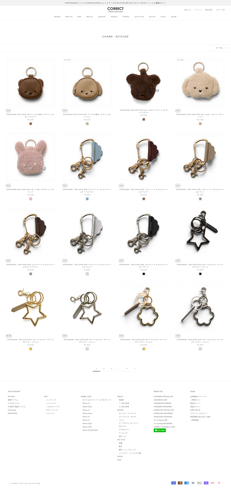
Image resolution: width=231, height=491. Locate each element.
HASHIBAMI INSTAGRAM (163, 406)
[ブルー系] (87, 199)
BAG (79, 17)
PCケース (121, 426)
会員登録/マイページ (198, 396)
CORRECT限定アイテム (16, 406)
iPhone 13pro (86, 423)
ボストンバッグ (51, 410)
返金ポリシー (195, 406)
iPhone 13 (85, 420)
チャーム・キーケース (126, 413)
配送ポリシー (195, 403)
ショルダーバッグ (51, 406)
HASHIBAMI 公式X (160, 400)
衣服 (119, 443)
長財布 (120, 400)
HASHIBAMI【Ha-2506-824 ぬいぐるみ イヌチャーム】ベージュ (200, 115)
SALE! (163, 17)
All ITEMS (11, 396)
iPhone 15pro (86, 406)
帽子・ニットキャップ (126, 450)
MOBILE (114, 17)
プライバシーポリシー (198, 413)
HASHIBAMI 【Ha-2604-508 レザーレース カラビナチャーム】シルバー (87, 266)
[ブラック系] (144, 274)
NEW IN (68, 17)
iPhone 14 (85, 416)
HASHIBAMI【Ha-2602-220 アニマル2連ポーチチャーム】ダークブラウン (30, 115)
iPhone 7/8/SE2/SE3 (89, 430)
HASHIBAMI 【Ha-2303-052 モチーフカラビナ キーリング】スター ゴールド (30, 341)
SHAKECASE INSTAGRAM (163, 413)
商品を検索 (208, 10)
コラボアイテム (14, 403)
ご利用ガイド (195, 400)
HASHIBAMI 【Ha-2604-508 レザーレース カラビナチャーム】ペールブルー (87, 190)
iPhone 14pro (86, 413)
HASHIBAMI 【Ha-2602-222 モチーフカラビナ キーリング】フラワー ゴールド (143, 341)
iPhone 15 (85, 410)
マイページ (198, 10)
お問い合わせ (195, 410)
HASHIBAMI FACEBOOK (162, 403)
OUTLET (152, 17)
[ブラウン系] (31, 124)
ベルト (120, 420)
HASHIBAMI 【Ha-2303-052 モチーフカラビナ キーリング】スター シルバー (87, 341)
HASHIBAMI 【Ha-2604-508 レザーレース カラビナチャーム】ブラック (143, 266)
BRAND (57, 17)
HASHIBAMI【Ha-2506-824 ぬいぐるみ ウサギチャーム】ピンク (31, 190)
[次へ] (134, 368)
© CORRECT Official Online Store (25, 483)
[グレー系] (200, 199)
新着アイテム (13, 400)
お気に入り (187, 10)
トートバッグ (50, 403)
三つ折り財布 (123, 406)
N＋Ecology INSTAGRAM (163, 423)
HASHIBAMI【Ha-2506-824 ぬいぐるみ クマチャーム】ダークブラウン (144, 111)
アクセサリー (123, 429)
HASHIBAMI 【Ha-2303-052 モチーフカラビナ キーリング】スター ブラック (200, 266)
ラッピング (122, 433)
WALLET (89, 17)
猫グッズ (121, 436)
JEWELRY (102, 17)
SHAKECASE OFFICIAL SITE (164, 410)
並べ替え (220, 48)
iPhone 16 (85, 403)
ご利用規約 (194, 420)
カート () (220, 10)
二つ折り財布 (123, 403)
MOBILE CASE (86, 396)
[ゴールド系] (31, 349)
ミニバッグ (49, 413)
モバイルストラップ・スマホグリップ (96, 400)
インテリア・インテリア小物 (129, 453)
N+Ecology (12, 410)
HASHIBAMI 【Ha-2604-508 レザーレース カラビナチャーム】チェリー (143, 190)
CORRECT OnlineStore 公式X (164, 427)
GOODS (126, 17)
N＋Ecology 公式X (160, 420)
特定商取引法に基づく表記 (200, 416)
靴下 (119, 446)
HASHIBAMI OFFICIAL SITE (163, 396)
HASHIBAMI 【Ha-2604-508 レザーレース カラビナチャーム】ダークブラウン (30, 266)
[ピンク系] (31, 199)
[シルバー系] (87, 274)
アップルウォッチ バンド (127, 423)
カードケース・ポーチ (126, 416)
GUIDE (174, 17)
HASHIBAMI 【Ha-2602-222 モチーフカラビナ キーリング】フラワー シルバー (200, 341)
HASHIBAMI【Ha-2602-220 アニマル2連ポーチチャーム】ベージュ (87, 115)
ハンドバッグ (50, 400)
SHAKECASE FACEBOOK (163, 416)
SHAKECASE (12, 413)
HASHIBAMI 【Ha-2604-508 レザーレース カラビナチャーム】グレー (200, 190)
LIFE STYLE (139, 17)
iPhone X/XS (86, 427)
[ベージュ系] (87, 124)
